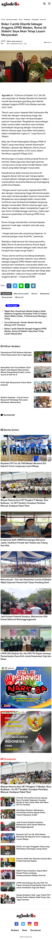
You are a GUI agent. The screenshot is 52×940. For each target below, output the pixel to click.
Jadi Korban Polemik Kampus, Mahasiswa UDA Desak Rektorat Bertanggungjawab (24, 618)
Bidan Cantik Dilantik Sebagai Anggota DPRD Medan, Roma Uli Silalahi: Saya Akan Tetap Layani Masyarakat (25, 331)
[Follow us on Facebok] (16, 924)
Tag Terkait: (6, 294)
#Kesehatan (45, 294)
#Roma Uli (19, 297)
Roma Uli (43, 19)
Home (3, 19)
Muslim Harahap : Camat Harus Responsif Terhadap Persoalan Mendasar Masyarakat (15, 399)
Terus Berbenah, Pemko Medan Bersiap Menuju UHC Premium (23, 323)
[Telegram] (33, 285)
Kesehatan (27, 19)
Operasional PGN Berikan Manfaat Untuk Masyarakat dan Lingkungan (16, 353)
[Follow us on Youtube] (36, 924)
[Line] (21, 285)
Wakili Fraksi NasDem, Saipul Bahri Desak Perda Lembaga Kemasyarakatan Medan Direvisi (31, 873)
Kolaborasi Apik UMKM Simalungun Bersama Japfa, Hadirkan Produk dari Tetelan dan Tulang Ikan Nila (24, 543)
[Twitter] (15, 285)
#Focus (34, 294)
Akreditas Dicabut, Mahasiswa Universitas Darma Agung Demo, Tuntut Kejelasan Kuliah (31, 812)
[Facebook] (9, 285)
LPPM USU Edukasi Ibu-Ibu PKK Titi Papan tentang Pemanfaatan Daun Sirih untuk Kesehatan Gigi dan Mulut (26, 656)
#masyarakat (7, 297)
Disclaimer (35, 930)
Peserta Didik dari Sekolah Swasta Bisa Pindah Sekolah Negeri (33, 859)
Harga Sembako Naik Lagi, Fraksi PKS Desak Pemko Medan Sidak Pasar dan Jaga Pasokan (33, 897)
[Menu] (50, 3)
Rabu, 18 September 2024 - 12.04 (17, 43)
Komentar (48, 42)
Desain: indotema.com (26, 937)
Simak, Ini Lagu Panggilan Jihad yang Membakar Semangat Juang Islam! (32, 847)
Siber (24, 930)
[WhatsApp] (27, 285)
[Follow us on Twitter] (23, 924)
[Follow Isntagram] (29, 924)
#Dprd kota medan (21, 294)
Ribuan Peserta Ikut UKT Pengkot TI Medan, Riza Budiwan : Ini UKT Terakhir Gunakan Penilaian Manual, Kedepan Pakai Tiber (24, 503)
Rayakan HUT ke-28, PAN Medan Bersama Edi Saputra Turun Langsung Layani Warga (23, 464)
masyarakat (35, 19)
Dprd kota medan (11, 19)
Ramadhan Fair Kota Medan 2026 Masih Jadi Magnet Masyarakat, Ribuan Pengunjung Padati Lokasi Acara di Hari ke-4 (16, 371)
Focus (20, 19)
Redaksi (15, 930)
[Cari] (44, 3)
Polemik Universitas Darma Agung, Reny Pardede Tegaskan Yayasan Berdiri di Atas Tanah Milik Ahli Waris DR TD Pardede (32, 801)
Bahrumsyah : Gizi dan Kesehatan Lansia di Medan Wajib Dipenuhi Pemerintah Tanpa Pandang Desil (26, 581)
